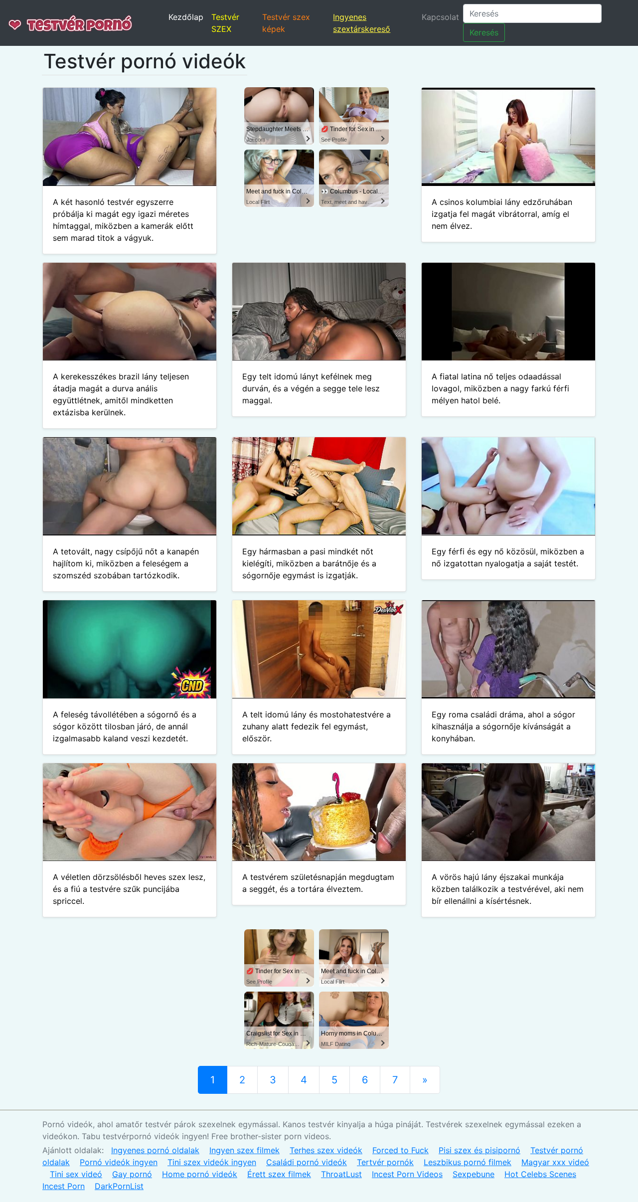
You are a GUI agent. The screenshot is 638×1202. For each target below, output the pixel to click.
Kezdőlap (185, 17)
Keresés (484, 32)
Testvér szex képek (286, 23)
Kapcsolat (440, 17)
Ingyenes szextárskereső (361, 23)
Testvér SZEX (225, 23)
